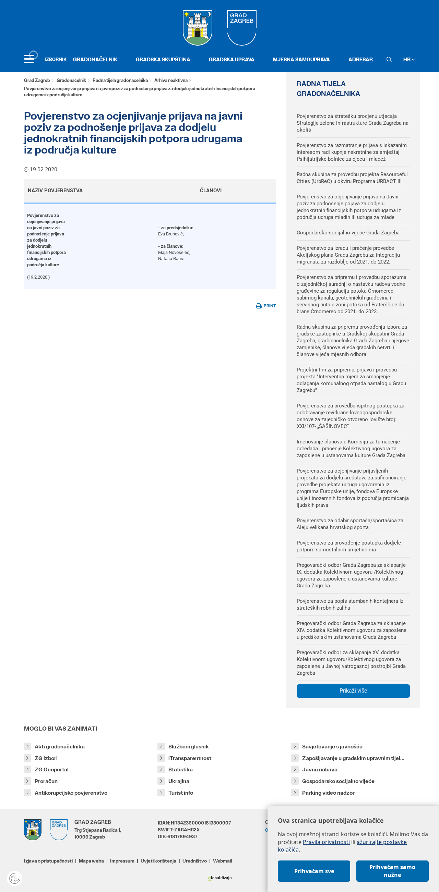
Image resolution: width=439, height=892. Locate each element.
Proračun (46, 781)
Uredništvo (194, 861)
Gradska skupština (163, 59)
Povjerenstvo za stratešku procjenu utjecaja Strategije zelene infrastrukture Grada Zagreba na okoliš (352, 123)
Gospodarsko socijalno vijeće (338, 781)
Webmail (222, 861)
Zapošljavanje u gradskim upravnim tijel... (353, 758)
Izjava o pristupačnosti (48, 861)
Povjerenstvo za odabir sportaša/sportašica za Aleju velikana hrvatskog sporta (350, 523)
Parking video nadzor (328, 793)
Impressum (122, 861)
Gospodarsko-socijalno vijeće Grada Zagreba (348, 233)
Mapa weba (91, 861)
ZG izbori (46, 758)
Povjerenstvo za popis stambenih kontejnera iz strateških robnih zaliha (350, 604)
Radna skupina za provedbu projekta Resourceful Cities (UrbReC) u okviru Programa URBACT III (352, 177)
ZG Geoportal (52, 769)
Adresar (360, 59)
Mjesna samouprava (301, 59)
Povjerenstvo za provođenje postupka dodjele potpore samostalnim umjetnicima (349, 546)
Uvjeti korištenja (158, 861)
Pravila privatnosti (326, 842)
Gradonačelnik (95, 59)
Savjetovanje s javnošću (332, 746)
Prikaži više (353, 690)
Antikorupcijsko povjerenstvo (71, 793)
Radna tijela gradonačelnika (120, 80)
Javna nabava (319, 769)
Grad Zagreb (37, 80)
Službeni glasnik (188, 746)
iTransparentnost (189, 758)
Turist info (180, 793)
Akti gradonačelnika (60, 746)
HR (407, 59)
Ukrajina (178, 781)
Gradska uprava (231, 59)
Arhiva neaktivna (171, 80)
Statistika (180, 769)
